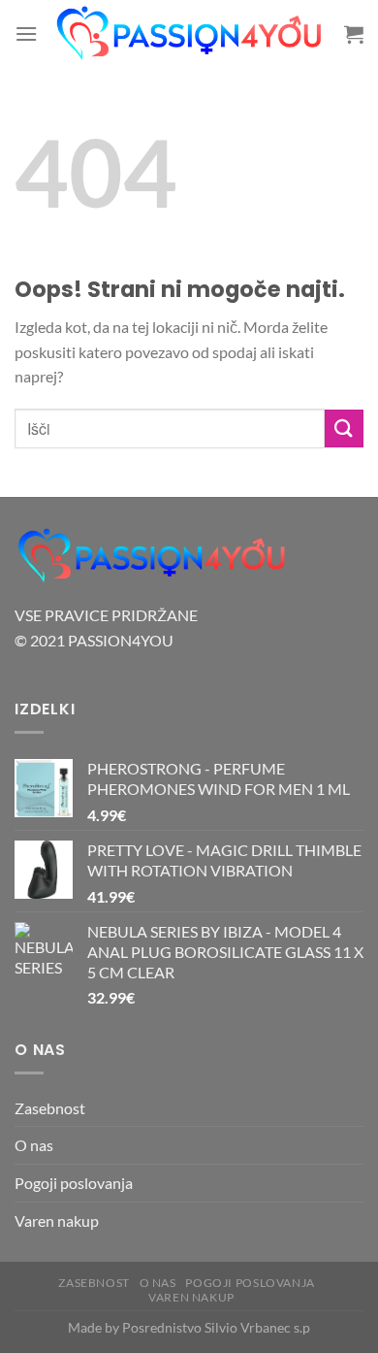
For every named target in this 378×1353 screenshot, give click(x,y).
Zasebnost (50, 1108)
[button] (26, 33)
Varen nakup (57, 1220)
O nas (34, 1145)
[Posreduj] (344, 428)
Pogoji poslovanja (74, 1182)
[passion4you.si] (191, 34)
